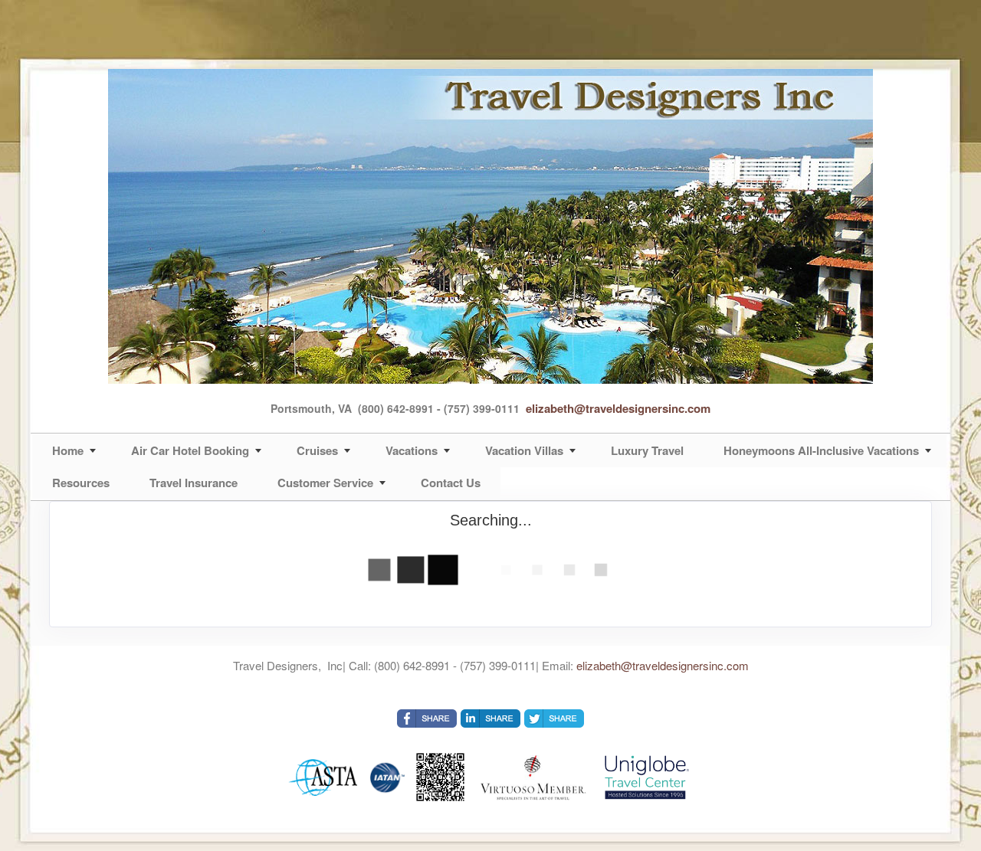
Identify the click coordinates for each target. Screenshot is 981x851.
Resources (81, 482)
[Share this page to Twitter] (554, 718)
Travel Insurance (193, 482)
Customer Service (325, 482)
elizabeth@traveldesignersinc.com (618, 408)
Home (68, 450)
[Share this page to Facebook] (427, 718)
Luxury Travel (647, 450)
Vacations (412, 450)
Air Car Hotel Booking (190, 450)
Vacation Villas (524, 450)
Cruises (317, 450)
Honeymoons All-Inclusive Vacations (821, 450)
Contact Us (451, 482)
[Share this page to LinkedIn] (490, 718)
